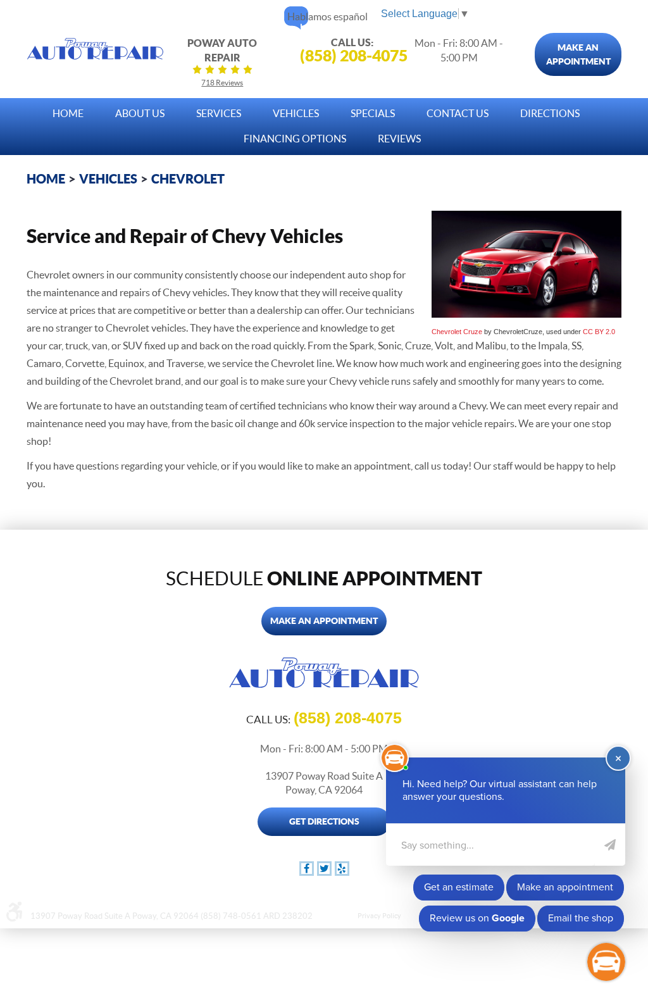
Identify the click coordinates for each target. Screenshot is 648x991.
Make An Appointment (578, 54)
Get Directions (324, 821)
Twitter (324, 868)
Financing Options (295, 138)
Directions (550, 113)
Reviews (399, 138)
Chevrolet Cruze (457, 331)
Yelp (342, 868)
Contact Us (458, 113)
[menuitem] (68, 110)
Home (68, 113)
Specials (373, 113)
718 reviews (222, 82)
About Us (140, 113)
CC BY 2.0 (599, 331)
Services (218, 113)
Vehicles (296, 113)
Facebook (306, 868)
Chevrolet (188, 178)
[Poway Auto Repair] (95, 49)
